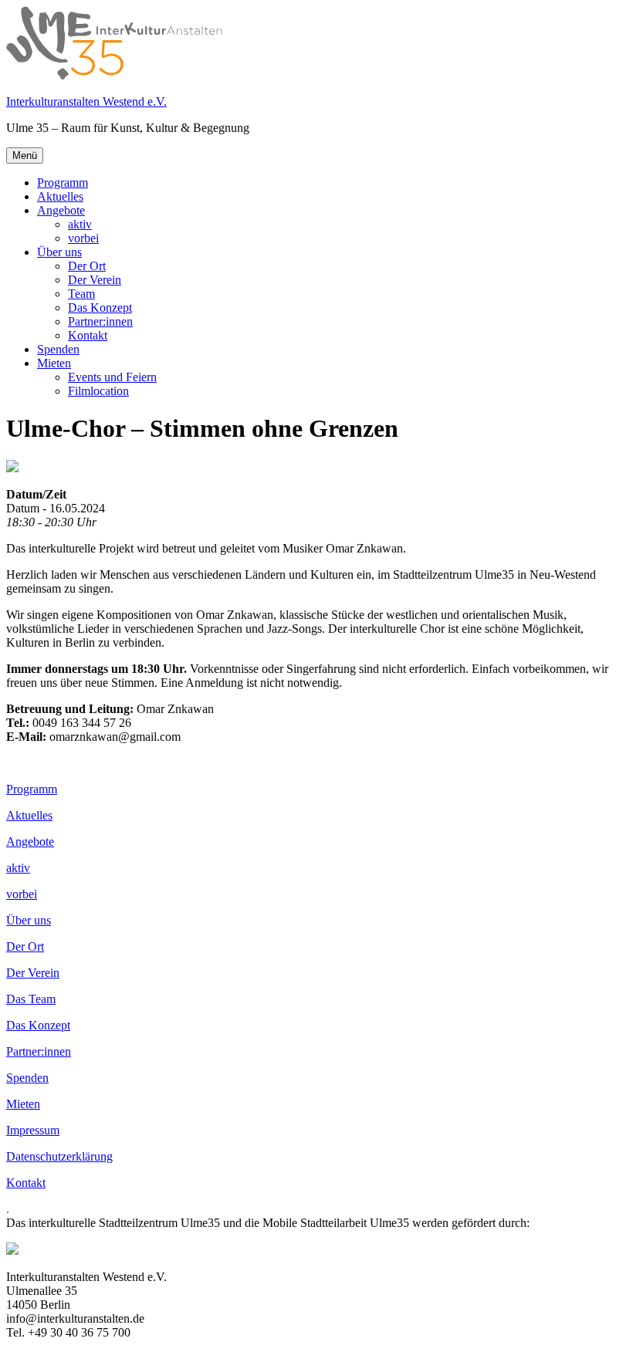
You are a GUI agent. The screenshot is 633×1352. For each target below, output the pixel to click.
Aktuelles (60, 196)
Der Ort (87, 265)
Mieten (54, 363)
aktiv (80, 224)
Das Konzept (100, 307)
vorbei (83, 238)
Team (81, 293)
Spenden (58, 349)
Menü (24, 155)
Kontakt (87, 335)
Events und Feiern (112, 377)
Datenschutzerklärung (59, 1156)
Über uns (59, 252)
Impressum (32, 1130)
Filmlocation (98, 390)
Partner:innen (100, 321)
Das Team (31, 999)
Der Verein (94, 279)
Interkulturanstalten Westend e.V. (86, 101)
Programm (62, 182)
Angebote (61, 210)
